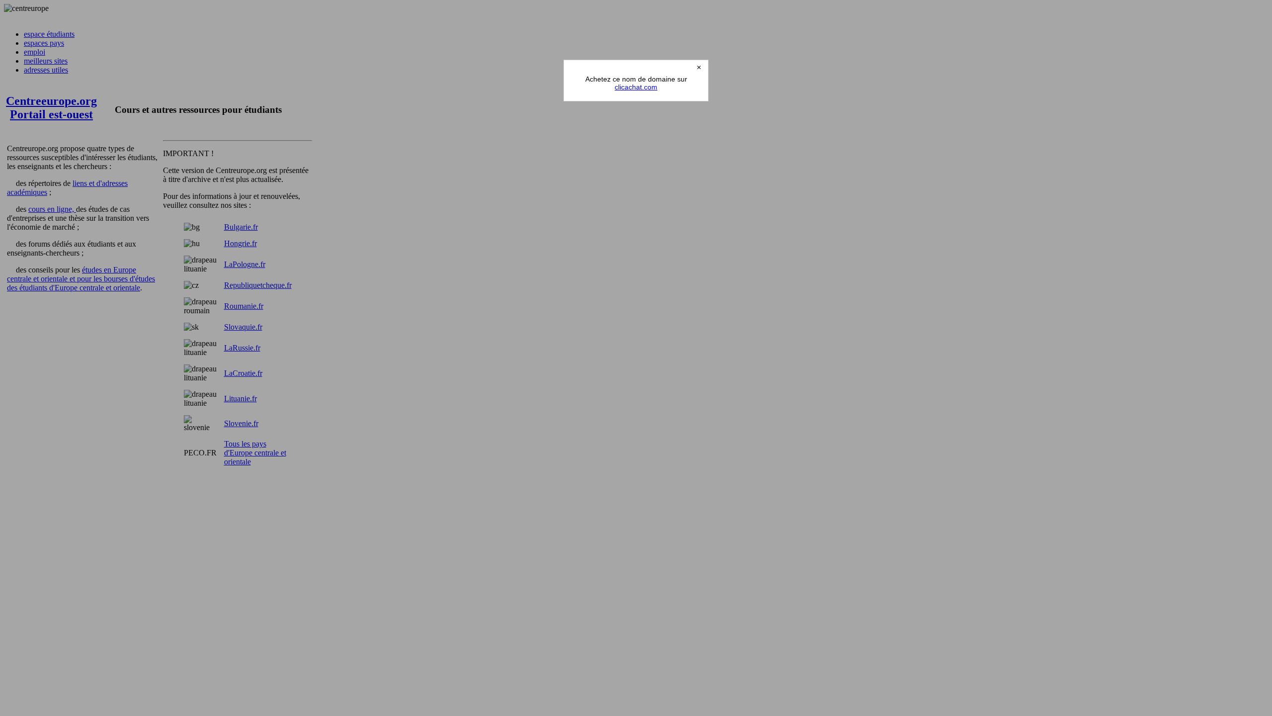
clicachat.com (636, 87)
